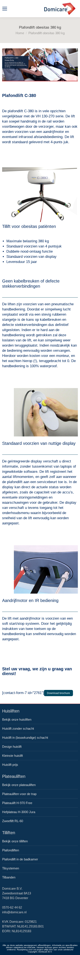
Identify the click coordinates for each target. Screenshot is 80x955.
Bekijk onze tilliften (15, 841)
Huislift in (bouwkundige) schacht (25, 737)
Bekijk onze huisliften (16, 719)
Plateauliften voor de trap (19, 794)
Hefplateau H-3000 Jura (18, 812)
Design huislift (12, 746)
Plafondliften (10, 850)
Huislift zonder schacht (18, 728)
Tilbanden (8, 877)
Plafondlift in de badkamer (20, 859)
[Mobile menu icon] (4, 8)
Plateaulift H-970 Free (17, 803)
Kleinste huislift (12, 755)
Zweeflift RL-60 (12, 821)
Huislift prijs (10, 764)
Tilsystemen (10, 868)
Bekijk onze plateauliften (19, 785)
